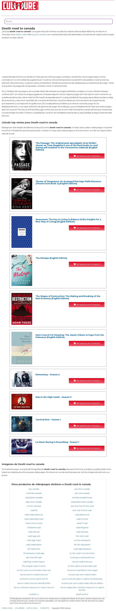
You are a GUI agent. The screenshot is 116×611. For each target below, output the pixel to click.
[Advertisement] (58, 57)
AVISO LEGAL (32, 608)
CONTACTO (44, 608)
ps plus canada (39, 34)
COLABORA (19, 608)
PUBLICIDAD (7, 608)
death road (21, 34)
